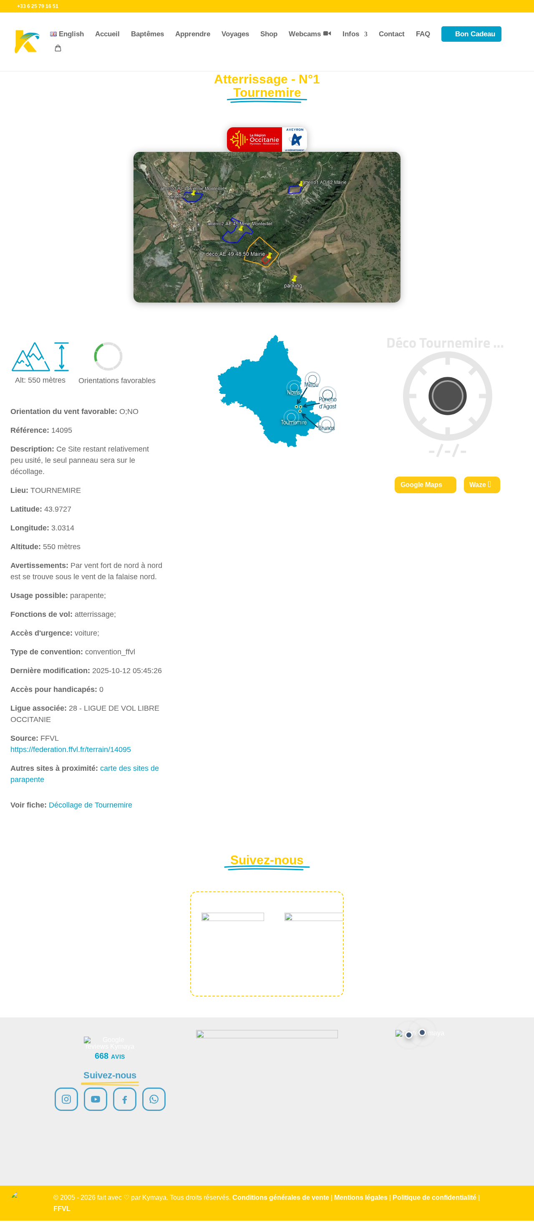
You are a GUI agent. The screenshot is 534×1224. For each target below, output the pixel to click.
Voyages (235, 34)
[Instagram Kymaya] (66, 1099)
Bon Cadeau (475, 34)
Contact (392, 34)
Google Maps (421, 484)
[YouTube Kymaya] (95, 1099)
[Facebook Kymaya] (124, 1099)
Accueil (107, 34)
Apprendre (192, 34)
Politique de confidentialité (434, 1197)
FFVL (62, 1208)
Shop (268, 34)
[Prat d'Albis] (422, 1032)
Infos (351, 34)
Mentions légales (361, 1197)
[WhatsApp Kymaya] (154, 1099)
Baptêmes (147, 34)
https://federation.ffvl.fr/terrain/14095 (70, 749)
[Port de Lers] (409, 1035)
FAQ (423, 34)
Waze (477, 484)
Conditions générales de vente (280, 1197)
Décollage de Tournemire (90, 805)
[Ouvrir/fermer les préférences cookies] (21, 1202)
